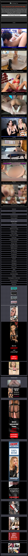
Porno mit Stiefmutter (14, 280)
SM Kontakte (14, 260)
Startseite (14, 212)
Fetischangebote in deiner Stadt (14, 278)
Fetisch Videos (14, 267)
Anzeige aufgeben (14, 218)
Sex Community (14, 252)
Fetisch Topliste (14, 233)
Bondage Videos (14, 243)
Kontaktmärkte (14, 254)
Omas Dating (14, 223)
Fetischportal (14, 263)
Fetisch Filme (14, 265)
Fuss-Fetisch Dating (14, 273)
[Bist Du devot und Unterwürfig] (14, 341)
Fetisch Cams (14, 271)
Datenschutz (14, 284)
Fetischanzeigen (14, 226)
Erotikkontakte (14, 256)
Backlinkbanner (14, 282)
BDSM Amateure (14, 248)
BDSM (14, 269)
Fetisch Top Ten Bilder (14, 235)
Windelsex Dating (14, 230)
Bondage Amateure (14, 245)
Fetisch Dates (14, 237)
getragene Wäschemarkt (14, 239)
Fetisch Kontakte (14, 241)
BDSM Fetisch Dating (14, 228)
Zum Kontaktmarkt (14, 215)
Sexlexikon (14, 275)
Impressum (14, 209)
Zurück (14, 22)
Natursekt (14, 258)
